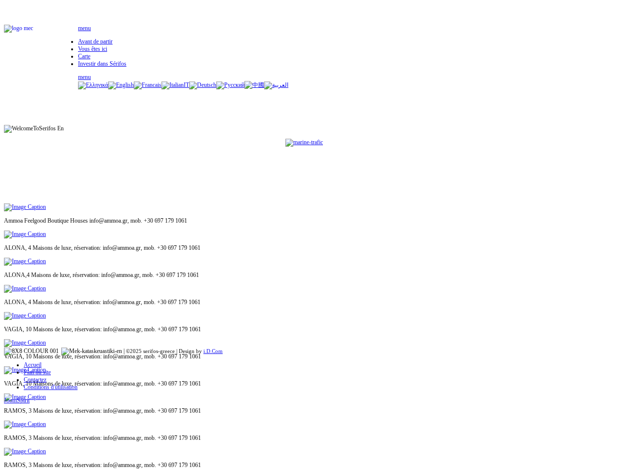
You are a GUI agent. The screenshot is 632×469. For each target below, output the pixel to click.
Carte (84, 56)
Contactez (35, 379)
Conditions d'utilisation (51, 387)
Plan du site (37, 372)
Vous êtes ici (92, 48)
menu (84, 28)
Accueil (32, 364)
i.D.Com (213, 351)
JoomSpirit (17, 400)
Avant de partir (95, 41)
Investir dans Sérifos (102, 63)
